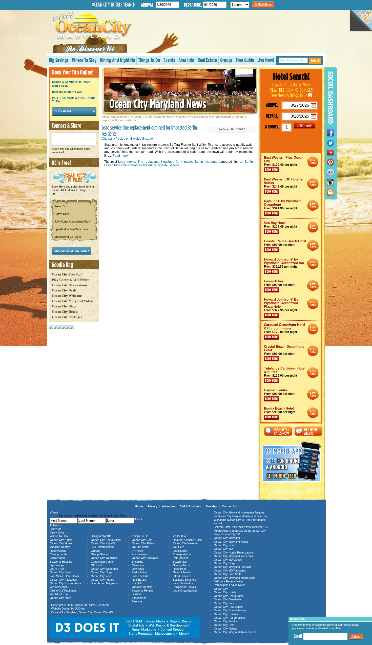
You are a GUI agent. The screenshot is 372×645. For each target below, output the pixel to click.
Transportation (182, 554)
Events (169, 60)
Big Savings (59, 60)
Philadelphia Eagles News (229, 584)
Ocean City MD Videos (228, 559)
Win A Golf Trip (59, 594)
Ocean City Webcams (67, 296)
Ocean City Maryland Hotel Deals (313, 162)
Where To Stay (84, 60)
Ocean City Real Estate (228, 606)
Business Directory (184, 579)
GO (304, 125)
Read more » (121, 155)
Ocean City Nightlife (103, 543)
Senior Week (58, 557)
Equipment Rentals (184, 586)
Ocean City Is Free (239, 519)
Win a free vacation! (250, 526)
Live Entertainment (102, 546)
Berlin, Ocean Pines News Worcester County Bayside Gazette (179, 163)
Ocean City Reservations (69, 285)
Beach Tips (180, 561)
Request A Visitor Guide (187, 539)
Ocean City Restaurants (106, 539)
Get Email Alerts (308, 431)
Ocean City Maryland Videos (72, 301)
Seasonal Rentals (142, 590)
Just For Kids (140, 576)
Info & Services (182, 576)
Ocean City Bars (224, 603)
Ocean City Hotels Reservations (234, 552)
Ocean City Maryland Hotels (231, 541)
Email (298, 636)
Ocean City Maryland (115, 116)
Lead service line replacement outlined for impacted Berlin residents (167, 161)
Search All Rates (278, 431)
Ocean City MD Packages (230, 570)
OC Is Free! (57, 568)
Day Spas (138, 568)
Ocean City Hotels (65, 312)
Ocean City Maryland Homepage (234, 512)
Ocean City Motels (61, 543)
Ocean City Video (101, 576)
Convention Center (102, 561)
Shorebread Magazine (104, 583)
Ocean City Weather (185, 543)
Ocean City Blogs (64, 306)
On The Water (140, 546)
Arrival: (147, 4)
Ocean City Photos (102, 579)
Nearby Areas (181, 565)
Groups (226, 60)
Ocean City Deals (64, 290)
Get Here (178, 546)
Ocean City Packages (67, 317)
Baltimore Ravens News (228, 581)
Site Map (211, 506)
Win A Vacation (59, 586)
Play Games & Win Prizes (70, 280)
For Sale (137, 583)
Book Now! (271, 169)
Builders (137, 594)
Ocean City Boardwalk (145, 557)
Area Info (186, 60)
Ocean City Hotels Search (113, 5)
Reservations (58, 550)
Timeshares (139, 597)
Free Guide (245, 60)
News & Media (182, 572)
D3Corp (78, 604)
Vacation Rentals (60, 546)
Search (315, 60)
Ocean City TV (230, 534)
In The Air (137, 550)
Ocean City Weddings (104, 557)
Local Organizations (185, 590)
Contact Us (229, 506)
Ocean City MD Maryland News (152, 116)
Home (139, 506)
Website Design (60, 608)
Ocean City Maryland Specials (232, 566)
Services (137, 601)
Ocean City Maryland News (157, 103)
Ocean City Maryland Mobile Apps (234, 577)
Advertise (168, 506)
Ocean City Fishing (143, 543)
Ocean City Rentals (226, 614)
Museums (138, 565)
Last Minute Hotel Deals (64, 576)
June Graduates (183, 583)
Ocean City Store (60, 597)
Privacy (152, 506)
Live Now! (265, 60)
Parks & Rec (140, 572)
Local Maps (180, 550)
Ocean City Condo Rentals (230, 610)
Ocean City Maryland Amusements (235, 632)
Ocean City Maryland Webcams (233, 556)
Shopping (137, 561)
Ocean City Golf (142, 539)
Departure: (193, 4)
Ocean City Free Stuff (67, 274)
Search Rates (263, 4)
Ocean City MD (103, 612)
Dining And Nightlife (117, 60)
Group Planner (100, 554)
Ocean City (85, 612)
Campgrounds (58, 554)
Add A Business (190, 506)
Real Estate (207, 60)
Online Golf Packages (63, 590)
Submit (356, 637)
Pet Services (181, 557)
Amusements (140, 554)
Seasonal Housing (61, 561)
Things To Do (149, 60)
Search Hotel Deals (226, 526)
